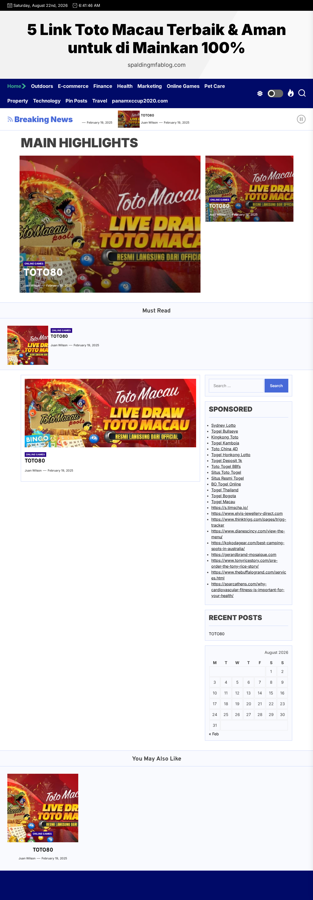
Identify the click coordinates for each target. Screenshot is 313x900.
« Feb (214, 733)
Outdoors (42, 86)
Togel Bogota (223, 495)
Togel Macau (223, 501)
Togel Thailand (224, 489)
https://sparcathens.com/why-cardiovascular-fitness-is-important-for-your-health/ (247, 589)
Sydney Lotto (223, 425)
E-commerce (73, 86)
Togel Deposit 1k (226, 460)
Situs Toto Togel (226, 472)
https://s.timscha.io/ (229, 507)
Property (17, 101)
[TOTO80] (123, 119)
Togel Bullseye (224, 431)
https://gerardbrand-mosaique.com (243, 554)
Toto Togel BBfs (226, 466)
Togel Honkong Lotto (230, 454)
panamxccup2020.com (140, 101)
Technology (47, 101)
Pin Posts (76, 101)
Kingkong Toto (224, 437)
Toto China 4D (224, 448)
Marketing (149, 86)
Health (125, 86)
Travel (99, 101)
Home (14, 86)
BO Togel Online (226, 484)
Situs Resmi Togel (227, 478)
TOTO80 (140, 116)
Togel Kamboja (225, 442)
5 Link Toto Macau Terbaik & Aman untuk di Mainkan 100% (156, 39)
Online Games (183, 86)
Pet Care (214, 86)
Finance (102, 86)
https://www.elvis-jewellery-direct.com (247, 513)
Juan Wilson (142, 122)
